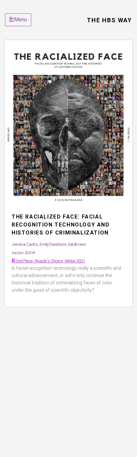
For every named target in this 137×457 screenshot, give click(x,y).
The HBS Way (109, 20)
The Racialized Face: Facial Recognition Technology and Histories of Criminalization (61, 225)
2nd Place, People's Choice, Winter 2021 (50, 260)
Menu (20, 19)
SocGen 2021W (23, 253)
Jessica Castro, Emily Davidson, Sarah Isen (49, 244)
